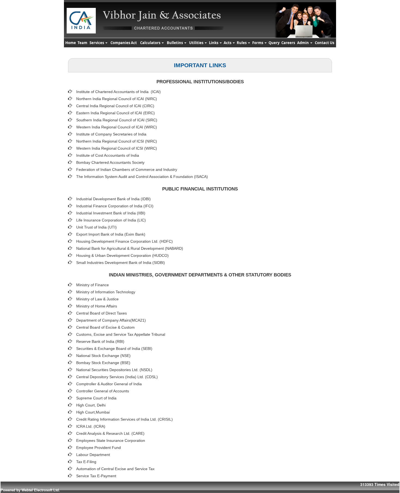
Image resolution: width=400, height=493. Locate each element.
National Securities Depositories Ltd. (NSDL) (114, 370)
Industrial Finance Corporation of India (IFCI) (114, 206)
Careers (288, 42)
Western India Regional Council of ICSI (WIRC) (116, 148)
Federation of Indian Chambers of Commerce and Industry (126, 169)
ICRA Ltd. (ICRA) (90, 426)
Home (70, 42)
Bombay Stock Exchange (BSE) (103, 362)
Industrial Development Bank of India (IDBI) (113, 199)
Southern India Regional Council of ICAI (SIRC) (116, 120)
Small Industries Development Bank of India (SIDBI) (120, 262)
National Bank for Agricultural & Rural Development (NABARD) (129, 248)
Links (214, 42)
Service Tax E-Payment (96, 476)
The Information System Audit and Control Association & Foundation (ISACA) (142, 176)
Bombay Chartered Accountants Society (110, 162)
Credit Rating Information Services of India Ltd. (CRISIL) (124, 419)
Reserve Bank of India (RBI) (100, 341)
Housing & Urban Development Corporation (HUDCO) (122, 255)
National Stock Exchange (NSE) (103, 355)
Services (97, 42)
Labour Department (93, 454)
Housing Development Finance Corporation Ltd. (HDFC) (124, 241)
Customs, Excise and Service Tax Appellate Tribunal (120, 334)
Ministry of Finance (92, 285)
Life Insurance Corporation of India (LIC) (111, 220)
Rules (242, 42)
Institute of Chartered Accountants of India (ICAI (117, 92)
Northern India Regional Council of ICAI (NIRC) (116, 99)
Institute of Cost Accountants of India (107, 155)
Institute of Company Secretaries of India (111, 134)
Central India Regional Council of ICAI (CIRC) (115, 106)
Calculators (150, 42)
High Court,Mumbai (93, 412)
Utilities (196, 42)
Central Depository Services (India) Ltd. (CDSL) (117, 377)
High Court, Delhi (91, 405)
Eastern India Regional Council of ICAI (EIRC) (115, 113)
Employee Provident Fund (98, 447)
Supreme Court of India (96, 398)
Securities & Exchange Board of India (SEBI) (114, 348)
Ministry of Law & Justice (97, 299)
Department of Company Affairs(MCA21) (111, 320)
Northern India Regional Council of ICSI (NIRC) (116, 141)
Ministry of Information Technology (105, 292)
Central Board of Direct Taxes (101, 313)
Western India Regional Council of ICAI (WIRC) (116, 127)
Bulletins (175, 42)
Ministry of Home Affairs (96, 306)
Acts (228, 42)
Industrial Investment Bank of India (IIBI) (110, 213)
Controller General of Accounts (102, 391)
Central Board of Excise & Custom (105, 327)
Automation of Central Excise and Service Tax (115, 469)
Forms (258, 42)
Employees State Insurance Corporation (110, 440)
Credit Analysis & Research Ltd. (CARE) (110, 433)
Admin (303, 42)
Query (274, 42)
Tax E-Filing (86, 462)
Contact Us (324, 42)
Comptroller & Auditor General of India (109, 384)
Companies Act (123, 42)
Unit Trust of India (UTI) (96, 227)
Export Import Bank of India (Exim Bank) (110, 234)
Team (82, 42)
